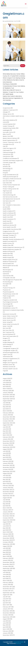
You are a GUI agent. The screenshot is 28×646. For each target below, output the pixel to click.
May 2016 (5, 625)
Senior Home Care (8, 320)
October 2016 (7, 615)
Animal (5, 122)
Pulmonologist (7, 306)
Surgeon (5, 338)
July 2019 (5, 548)
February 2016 (7, 631)
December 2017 (7, 587)
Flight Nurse (6, 191)
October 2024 (7, 421)
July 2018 (5, 572)
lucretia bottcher (8, 21)
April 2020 (6, 530)
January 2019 (6, 560)
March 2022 (6, 483)
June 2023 (6, 453)
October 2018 (7, 566)
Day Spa (5, 164)
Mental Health (7, 263)
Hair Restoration (7, 201)
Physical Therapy (8, 288)
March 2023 (6, 459)
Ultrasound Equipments (10, 352)
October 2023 (7, 445)
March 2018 (6, 580)
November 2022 (7, 467)
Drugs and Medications (9, 175)
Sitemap (18, 643)
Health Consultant (8, 219)
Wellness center (7, 364)
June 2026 (6, 382)
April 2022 (6, 481)
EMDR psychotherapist (9, 177)
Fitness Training (7, 187)
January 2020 (7, 536)
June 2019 (5, 550)
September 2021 (7, 496)
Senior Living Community (10, 324)
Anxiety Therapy (7, 126)
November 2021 (7, 492)
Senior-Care (6, 326)
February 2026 (7, 390)
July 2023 (5, 451)
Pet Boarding (6, 282)
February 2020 (7, 534)
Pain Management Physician (11, 280)
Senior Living (6, 322)
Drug (4, 173)
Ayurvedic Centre (8, 132)
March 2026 (6, 388)
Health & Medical (8, 211)
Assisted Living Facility (9, 128)
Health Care (6, 217)
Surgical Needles (7, 342)
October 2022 (7, 469)
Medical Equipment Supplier (11, 249)
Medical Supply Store (9, 259)
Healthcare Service (8, 225)
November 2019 (7, 540)
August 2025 (6, 401)
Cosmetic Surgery (8, 162)
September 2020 (8, 520)
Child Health (6, 150)
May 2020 (5, 528)
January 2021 (6, 512)
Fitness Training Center (9, 189)
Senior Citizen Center (9, 316)
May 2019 (5, 552)
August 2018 (6, 570)
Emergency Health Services (11, 179)
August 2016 (6, 619)
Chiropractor (7, 156)
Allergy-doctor (7, 114)
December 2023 (7, 441)
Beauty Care (6, 136)
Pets (4, 286)
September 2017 (7, 593)
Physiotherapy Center (9, 294)
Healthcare (6, 223)
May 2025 (5, 407)
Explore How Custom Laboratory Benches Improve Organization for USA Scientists (13, 98)
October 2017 (7, 591)
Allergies (5, 112)
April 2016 (5, 627)
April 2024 (6, 433)
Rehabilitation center (9, 308)
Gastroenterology (8, 195)
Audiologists (6, 130)
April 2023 (6, 457)
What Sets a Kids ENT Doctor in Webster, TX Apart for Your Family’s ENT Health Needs (13, 92)
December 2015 (7, 635)
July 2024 (5, 427)
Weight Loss (6, 360)
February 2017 (7, 607)
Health (5, 209)
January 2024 (7, 439)
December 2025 (7, 395)
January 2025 (7, 415)
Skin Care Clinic (7, 330)
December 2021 (7, 490)
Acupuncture (7, 108)
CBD (4, 146)
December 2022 (7, 465)
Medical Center (7, 243)
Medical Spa (6, 253)
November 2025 (7, 397)
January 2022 (7, 488)
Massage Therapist (8, 235)
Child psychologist (8, 152)
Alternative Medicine (9, 120)
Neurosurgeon (7, 270)
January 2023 (7, 463)
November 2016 (7, 613)
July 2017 (5, 597)
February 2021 (7, 510)
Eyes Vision (6, 183)
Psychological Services (9, 302)
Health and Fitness (8, 215)
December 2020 (7, 514)
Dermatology (7, 168)
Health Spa (6, 221)
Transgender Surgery (9, 350)
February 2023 (7, 461)
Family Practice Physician (10, 185)
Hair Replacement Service (10, 199)
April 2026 (6, 386)
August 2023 (6, 449)
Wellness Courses (8, 366)
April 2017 (5, 603)
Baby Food (6, 134)
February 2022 (7, 485)
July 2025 (5, 403)
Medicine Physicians (8, 261)
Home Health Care (8, 227)
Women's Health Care (9, 369)
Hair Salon (6, 203)
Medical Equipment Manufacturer (12, 247)
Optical (5, 274)
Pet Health (6, 284)
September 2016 (7, 617)
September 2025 (8, 399)
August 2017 (6, 595)
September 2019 (7, 544)
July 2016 (5, 621)
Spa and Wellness (8, 334)
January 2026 (7, 392)
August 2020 (6, 522)
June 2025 (6, 405)
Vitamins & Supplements (10, 358)
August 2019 (6, 546)
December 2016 (7, 611)
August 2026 (6, 378)
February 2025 (7, 413)
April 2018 (5, 578)
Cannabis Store (7, 144)
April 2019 (5, 554)
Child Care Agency (8, 148)
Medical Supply (7, 257)
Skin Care (5, 328)
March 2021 (6, 508)
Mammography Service (10, 233)
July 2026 (5, 380)
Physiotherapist (7, 292)
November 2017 (7, 589)
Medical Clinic (7, 245)
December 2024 (7, 417)
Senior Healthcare (8, 318)
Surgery (5, 340)
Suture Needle (7, 344)
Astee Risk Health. (19, 642)
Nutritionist (6, 272)
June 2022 (6, 477)
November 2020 (7, 516)
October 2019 (7, 542)
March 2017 (6, 605)
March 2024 (6, 435)
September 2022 (8, 471)
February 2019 (7, 558)
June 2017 (6, 599)
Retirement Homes (8, 314)
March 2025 (6, 411)
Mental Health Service (9, 265)
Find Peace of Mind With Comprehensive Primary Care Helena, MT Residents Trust (14, 86)
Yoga (4, 371)
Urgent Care (6, 354)
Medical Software (8, 251)
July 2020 (5, 524)
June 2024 (6, 429)
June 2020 (6, 526)
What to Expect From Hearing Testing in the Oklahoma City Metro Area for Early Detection (14, 80)
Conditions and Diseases (10, 158)
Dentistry (5, 166)
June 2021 (5, 502)
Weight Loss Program (9, 362)
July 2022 (5, 475)
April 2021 (5, 506)
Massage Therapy (8, 237)
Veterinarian (6, 356)
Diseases (5, 171)
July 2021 (5, 500)
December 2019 (7, 538)
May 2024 (6, 431)
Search (22, 65)
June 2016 (6, 623)
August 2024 (6, 425)
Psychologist (6, 304)
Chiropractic (6, 154)
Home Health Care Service (10, 229)
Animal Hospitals (8, 124)
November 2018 (7, 564)
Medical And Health (8, 241)
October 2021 (7, 494)
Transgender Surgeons (9, 348)
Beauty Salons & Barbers (10, 138)
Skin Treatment (7, 332)
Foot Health (6, 193)
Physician (5, 290)
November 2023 (7, 443)
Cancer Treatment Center (11, 142)
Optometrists (7, 276)
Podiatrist (5, 298)
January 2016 (6, 633)
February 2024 (7, 437)
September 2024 (8, 423)
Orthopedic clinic (8, 278)
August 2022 (6, 473)
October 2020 (7, 518)
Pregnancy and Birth (9, 300)
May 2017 (5, 601)
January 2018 (6, 584)
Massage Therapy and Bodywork (12, 239)
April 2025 (6, 409)
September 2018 (7, 568)
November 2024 (7, 419)
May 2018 (5, 576)
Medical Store (7, 255)
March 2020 (6, 532)
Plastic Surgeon (7, 296)
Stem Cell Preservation (9, 336)
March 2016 (6, 629)
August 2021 (6, 498)
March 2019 (6, 556)
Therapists (6, 346)
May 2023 (5, 455)
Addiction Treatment (9, 110)
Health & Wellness (8, 213)
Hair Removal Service (9, 197)
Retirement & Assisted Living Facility (13, 310)
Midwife (5, 267)
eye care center (7, 181)
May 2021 (5, 504)
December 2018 (7, 562)
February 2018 (7, 582)
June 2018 (6, 574)
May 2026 (5, 384)
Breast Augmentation (9, 140)
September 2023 (8, 447)
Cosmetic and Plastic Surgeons (12, 160)
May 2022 (5, 479)
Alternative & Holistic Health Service (13, 116)
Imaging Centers (8, 231)
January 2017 (6, 609)
